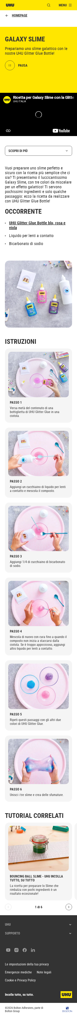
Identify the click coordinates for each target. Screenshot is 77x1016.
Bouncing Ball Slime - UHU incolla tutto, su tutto (36, 878)
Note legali (44, 972)
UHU (8, 924)
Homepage (19, 15)
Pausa (23, 65)
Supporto (12, 933)
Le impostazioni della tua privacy (27, 964)
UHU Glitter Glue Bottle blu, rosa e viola (37, 225)
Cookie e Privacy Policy (20, 980)
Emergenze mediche (18, 972)
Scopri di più (18, 151)
